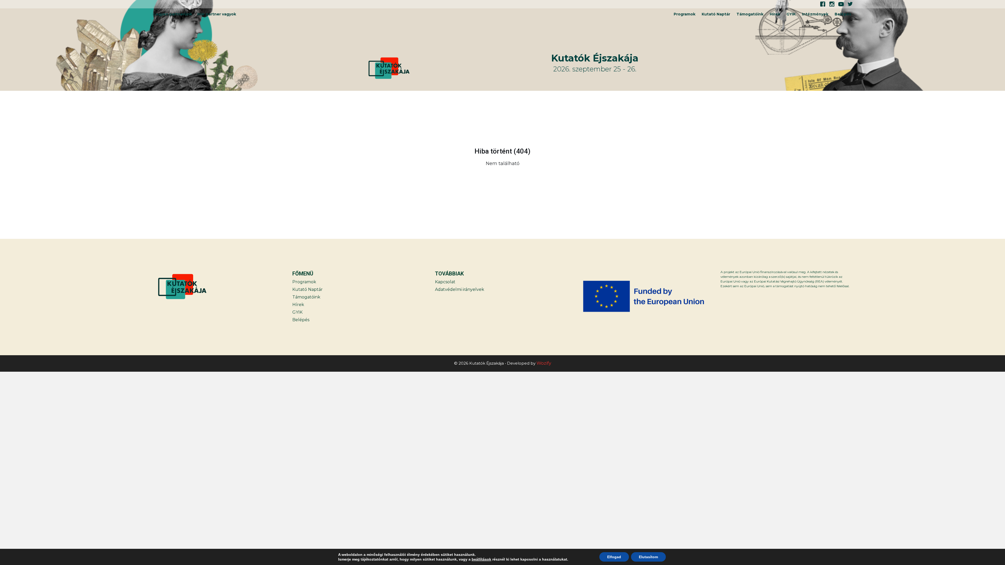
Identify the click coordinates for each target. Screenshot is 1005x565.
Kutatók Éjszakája (594, 58)
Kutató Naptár (716, 14)
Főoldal (833, 176)
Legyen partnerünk (172, 14)
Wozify (544, 363)
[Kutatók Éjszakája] (459, 68)
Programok (684, 14)
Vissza (171, 176)
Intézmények (815, 14)
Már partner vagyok (216, 14)
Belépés (843, 14)
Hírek (775, 14)
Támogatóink (749, 14)
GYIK (791, 14)
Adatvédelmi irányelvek (459, 289)
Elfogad (614, 557)
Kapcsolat (445, 281)
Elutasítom (648, 557)
